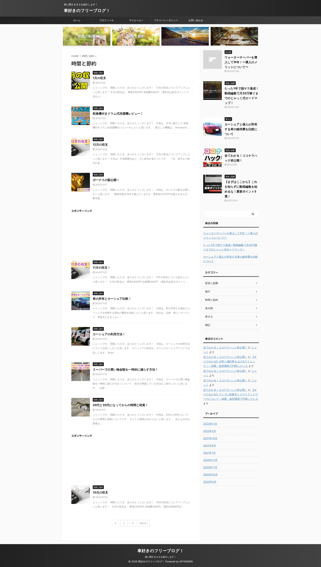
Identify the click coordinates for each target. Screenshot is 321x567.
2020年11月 (210, 467)
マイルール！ (136, 20)
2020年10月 (210, 474)
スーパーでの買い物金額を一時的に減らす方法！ (125, 369)
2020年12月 (210, 460)
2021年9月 (209, 445)
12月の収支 (100, 144)
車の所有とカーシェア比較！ (112, 298)
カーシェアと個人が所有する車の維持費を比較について (241, 129)
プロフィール (106, 20)
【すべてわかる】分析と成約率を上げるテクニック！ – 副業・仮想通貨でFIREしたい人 (230, 361)
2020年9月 (209, 481)
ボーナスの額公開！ (106, 180)
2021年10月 (210, 438)
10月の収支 (100, 492)
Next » (144, 523)
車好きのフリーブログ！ (87, 10)
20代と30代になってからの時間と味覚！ (120, 405)
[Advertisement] (130, 233)
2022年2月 (209, 431)
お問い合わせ (196, 20)
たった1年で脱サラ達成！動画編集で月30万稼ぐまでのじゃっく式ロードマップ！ (230, 247)
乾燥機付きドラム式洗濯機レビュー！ (118, 113)
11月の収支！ (102, 267)
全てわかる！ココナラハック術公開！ (225, 347)
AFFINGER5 (186, 561)
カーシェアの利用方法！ (109, 334)
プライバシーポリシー (166, 20)
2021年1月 (209, 452)
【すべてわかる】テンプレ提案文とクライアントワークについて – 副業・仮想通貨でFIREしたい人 (230, 394)
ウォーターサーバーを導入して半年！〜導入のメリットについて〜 (241, 62)
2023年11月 (210, 423)
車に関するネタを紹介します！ (160, 556)
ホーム (76, 20)
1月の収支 (99, 78)
